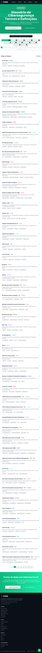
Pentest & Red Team (4, 613)
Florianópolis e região (4, 644)
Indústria (2, 623)
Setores (20, 42)
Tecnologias (21, 40)
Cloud (14, 42)
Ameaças (14, 40)
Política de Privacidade (31, 651)
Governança (27, 42)
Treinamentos (3, 616)
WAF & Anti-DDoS (4, 611)
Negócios (24, 44)
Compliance (29, 40)
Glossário (2, 639)
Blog (1, 636)
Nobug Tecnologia (13, 601)
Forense (34, 42)
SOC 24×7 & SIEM (4, 608)
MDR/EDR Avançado (4, 610)
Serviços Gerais (3, 626)
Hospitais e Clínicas (4, 628)
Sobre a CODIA (3, 634)
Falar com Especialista (12, 28)
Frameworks (8, 42)
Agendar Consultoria (30, 28)
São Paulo (2, 646)
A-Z (1, 47)
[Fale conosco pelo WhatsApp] (39, 650)
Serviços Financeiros (4, 621)
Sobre (25, 2)
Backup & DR (3, 615)
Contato (35, 2)
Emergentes (17, 44)
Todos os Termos (6, 40)
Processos (36, 40)
